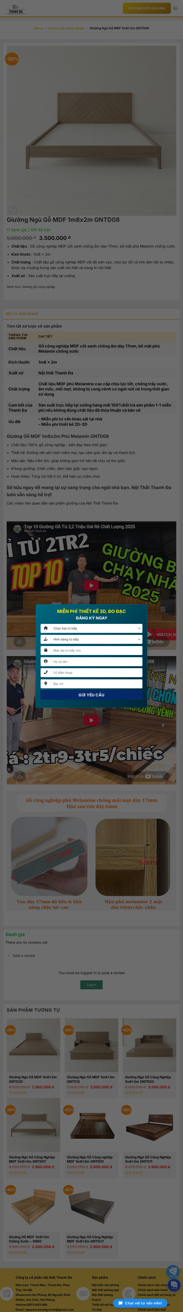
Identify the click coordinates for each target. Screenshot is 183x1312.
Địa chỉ (57, 647)
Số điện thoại (63, 628)
